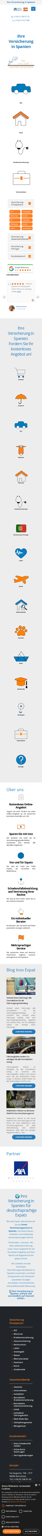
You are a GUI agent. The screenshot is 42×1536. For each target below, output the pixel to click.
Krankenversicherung (23, 1337)
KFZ (11, 212)
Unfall (16, 1409)
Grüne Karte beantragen (19, 1450)
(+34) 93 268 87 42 (21, 16)
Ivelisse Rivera (21, 306)
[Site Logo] (21, 9)
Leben (12, 228)
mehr (19, 291)
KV (11, 220)
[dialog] (21, 1509)
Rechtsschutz (20, 1344)
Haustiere (26, 220)
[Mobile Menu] (33, 9)
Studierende (27, 228)
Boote (25, 224)
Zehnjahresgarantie (23, 1422)
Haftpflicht (19, 1394)
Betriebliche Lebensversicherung (23, 1404)
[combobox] (36, 1485)
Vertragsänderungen (23, 1455)
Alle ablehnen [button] (31, 1531)
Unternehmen (20, 1390)
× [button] (39, 1485)
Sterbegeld (27, 212)
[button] (21, 203)
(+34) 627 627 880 (22, 20)
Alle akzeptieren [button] (12, 1531)
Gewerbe (18, 1387)
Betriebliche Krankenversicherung (23, 1398)
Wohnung (14, 224)
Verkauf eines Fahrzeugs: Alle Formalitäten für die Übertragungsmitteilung (19, 1000)
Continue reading (24, 1032)
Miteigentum (20, 1426)
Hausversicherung (22, 1341)
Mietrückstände (21, 1358)
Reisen (25, 216)
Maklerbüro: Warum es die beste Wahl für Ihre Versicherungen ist (20, 1112)
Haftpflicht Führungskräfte (21, 1414)
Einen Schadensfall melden (22, 1444)
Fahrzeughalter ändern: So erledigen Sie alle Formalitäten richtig (19, 1059)
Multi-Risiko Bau (21, 1419)
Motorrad (14, 216)
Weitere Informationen (18, 1502)
